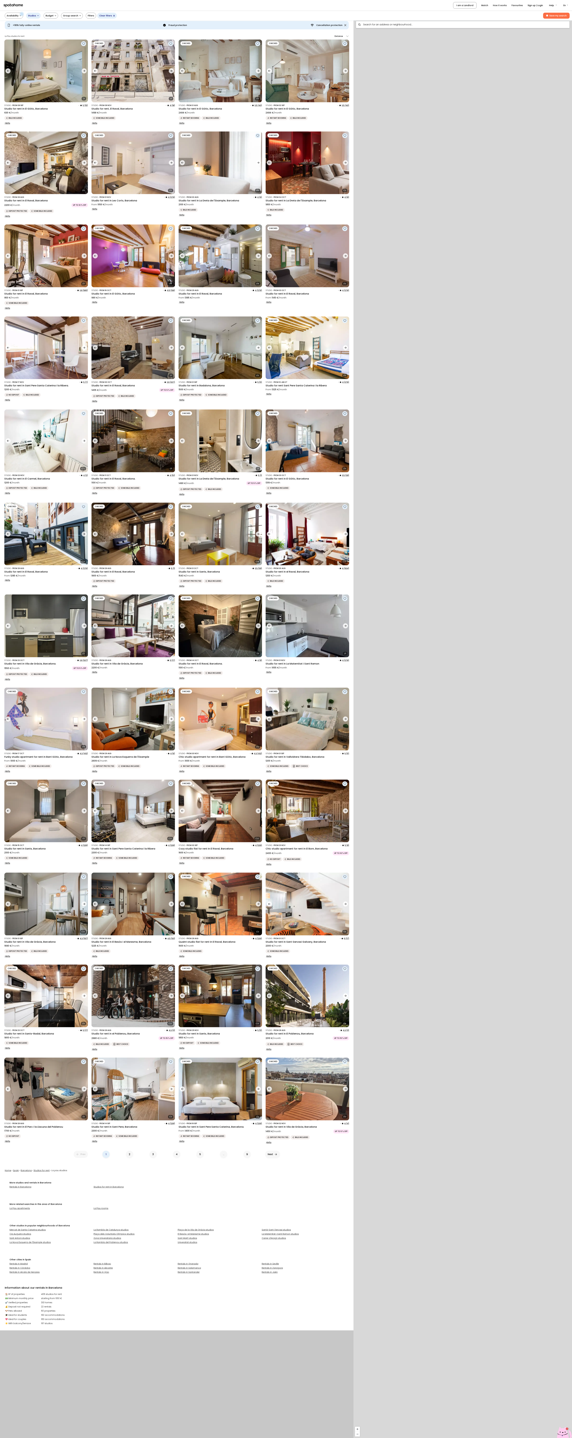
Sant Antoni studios (20, 1238)
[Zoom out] (357, 1434)
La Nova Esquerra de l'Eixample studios (30, 1242)
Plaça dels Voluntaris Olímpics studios (114, 1233)
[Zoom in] (357, 1429)
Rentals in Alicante (103, 1267)
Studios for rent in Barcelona (109, 1186)
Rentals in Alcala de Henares (25, 1272)
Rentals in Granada (188, 1263)
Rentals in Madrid (19, 1263)
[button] (553, 5)
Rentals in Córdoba (20, 1267)
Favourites (517, 5)
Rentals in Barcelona (20, 1186)
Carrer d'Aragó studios (274, 1238)
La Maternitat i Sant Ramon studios (280, 1233)
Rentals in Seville (270, 1263)
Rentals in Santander (189, 1272)
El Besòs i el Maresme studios (193, 1233)
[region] (462, 728)
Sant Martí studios (187, 1238)
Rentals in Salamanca (189, 1267)
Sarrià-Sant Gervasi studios (276, 1229)
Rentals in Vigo (101, 1272)
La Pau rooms (101, 1208)
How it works (500, 5)
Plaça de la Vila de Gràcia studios (196, 1229)
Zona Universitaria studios (107, 1238)
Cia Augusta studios (20, 1233)
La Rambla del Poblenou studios (111, 1242)
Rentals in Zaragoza (272, 1267)
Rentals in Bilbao (102, 1263)
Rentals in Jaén (270, 1272)
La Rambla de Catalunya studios (111, 1229)
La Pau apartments (20, 1208)
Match (484, 5)
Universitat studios (187, 1242)
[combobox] (463, 24)
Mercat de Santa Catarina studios (28, 1229)
